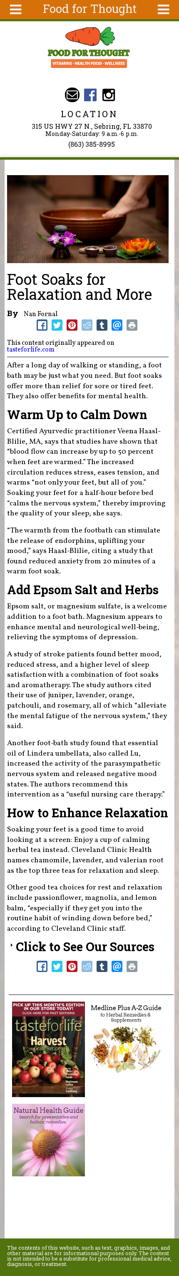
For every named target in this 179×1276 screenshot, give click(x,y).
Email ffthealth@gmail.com (72, 95)
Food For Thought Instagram (108, 95)
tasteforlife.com (31, 349)
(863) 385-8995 (91, 144)
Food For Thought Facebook (90, 95)
